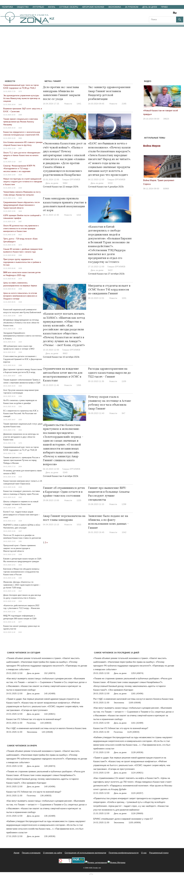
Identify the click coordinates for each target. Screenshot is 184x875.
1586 (20, 508)
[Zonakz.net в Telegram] (163, 14)
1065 (78, 385)
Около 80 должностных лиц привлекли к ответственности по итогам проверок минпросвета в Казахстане (21, 228)
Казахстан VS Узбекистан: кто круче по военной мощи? (33, 719)
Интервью (38, 7)
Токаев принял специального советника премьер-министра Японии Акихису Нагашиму (20, 122)
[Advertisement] (92, 48)
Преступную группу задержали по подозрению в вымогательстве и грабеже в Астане (22, 262)
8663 (65, 353)
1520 (20, 342)
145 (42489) (49, 693)
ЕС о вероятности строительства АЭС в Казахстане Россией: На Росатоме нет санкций (20, 413)
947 (123, 413)
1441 (79, 103)
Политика (7, 7)
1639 (20, 268)
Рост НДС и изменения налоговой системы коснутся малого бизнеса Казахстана (46, 728)
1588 (20, 365)
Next (177, 97)
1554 (20, 601)
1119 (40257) (137, 793)
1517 (20, 591)
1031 (124, 298)
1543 (20, 632)
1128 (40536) (137, 752)
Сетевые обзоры (68, 7)
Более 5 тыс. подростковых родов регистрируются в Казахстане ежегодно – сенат (21, 514)
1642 (20, 104)
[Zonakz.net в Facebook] (155, 14)
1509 (20, 289)
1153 (78, 215)
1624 (20, 198)
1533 (20, 188)
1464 (20, 578)
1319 (20, 352)
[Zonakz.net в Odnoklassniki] (167, 14)
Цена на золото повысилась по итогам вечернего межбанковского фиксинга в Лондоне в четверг (20, 296)
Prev (147, 97)
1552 (20, 430)
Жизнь (51, 7)
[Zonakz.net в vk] (171, 14)
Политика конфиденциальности (124, 853)
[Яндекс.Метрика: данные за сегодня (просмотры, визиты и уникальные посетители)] (116, 862)
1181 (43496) (137, 693)
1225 (79, 500)
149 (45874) (49, 766)
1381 (20, 541)
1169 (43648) (135, 702)
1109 (124, 381)
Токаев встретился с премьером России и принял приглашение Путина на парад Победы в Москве (21, 460)
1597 (20, 148)
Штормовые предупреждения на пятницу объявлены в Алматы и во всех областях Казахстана (21, 323)
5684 (65, 183)
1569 (20, 386)
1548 (20, 302)
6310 (110, 183)
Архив (16, 853)
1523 (20, 128)
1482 (20, 376)
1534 (20, 521)
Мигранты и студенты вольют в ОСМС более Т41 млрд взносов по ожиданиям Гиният (109, 289)
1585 (20, 255)
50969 (166, 188)
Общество (23, 7)
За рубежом (131, 7)
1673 (20, 245)
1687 (20, 221)
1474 (20, 279)
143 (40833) (45, 723)
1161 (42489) (137, 723)
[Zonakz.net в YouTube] (159, 14)
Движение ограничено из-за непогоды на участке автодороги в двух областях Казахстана (21, 437)
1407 (20, 611)
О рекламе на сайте (52, 853)
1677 (20, 622)
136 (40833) (45, 795)
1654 (20, 466)
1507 (20, 531)
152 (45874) (49, 673)
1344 (20, 453)
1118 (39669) (137, 813)
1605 (20, 565)
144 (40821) (49, 714)
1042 (124, 532)
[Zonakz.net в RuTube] (175, 14)
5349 (65, 472)
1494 (20, 396)
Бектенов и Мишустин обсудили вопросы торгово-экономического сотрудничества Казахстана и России (21, 572)
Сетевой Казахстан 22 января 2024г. (61, 186)
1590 (20, 115)
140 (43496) (49, 786)
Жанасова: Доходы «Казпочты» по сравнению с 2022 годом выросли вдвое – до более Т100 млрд (21, 585)
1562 (20, 497)
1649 (20, 316)
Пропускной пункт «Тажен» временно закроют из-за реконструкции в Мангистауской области (19, 548)
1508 (20, 554)
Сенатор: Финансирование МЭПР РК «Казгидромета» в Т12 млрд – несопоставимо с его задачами (19, 168)
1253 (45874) (137, 673)
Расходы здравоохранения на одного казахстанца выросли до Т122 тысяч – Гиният (109, 372)
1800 (20, 138)
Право (164, 7)
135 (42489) (49, 816)
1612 (20, 234)
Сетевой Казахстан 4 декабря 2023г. (106, 186)
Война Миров (151, 145)
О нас (144, 853)
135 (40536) (49, 836)
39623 (166, 119)
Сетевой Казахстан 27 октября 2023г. (106, 273)
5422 (110, 270)
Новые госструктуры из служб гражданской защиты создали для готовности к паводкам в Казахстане (22, 182)
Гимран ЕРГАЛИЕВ (71, 179)
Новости (68, 103)
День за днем (149, 7)
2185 (124, 103)
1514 (20, 329)
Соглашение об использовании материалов (85, 853)
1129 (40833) (133, 732)
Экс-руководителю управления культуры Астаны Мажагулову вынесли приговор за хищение (21, 98)
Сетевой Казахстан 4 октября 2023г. (60, 476)
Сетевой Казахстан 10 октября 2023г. (61, 357)
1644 (20, 211)
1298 (124, 504)
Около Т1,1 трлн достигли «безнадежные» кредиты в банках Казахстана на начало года (21, 155)
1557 (20, 162)
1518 (20, 477)
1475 (20, 443)
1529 (20, 487)
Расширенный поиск (158, 853)
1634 (20, 175)
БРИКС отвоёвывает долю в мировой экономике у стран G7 (123, 819)
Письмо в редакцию (31, 853)
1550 (20, 419)
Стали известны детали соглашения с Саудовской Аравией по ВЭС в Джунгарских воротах (22, 359)
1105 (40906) (135, 822)
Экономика (114, 7)
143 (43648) (47, 732)
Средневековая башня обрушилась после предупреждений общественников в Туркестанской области (21, 205)
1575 (20, 91)
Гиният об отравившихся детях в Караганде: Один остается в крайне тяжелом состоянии (64, 491)
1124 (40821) (137, 773)
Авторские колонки (93, 7)
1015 (79, 524)
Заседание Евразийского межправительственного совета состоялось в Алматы (22, 336)
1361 (20, 406)
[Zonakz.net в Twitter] (151, 14)
